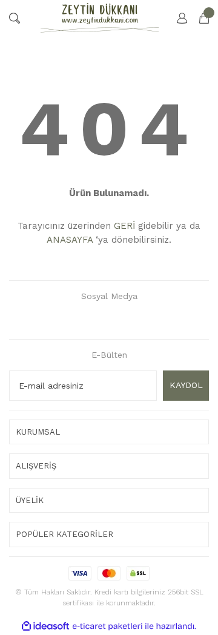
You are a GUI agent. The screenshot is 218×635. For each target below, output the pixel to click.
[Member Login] (176, 18)
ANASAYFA (70, 239)
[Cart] (198, 18)
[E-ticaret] (107, 625)
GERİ (124, 225)
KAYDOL (186, 385)
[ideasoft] (45, 626)
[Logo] (100, 18)
